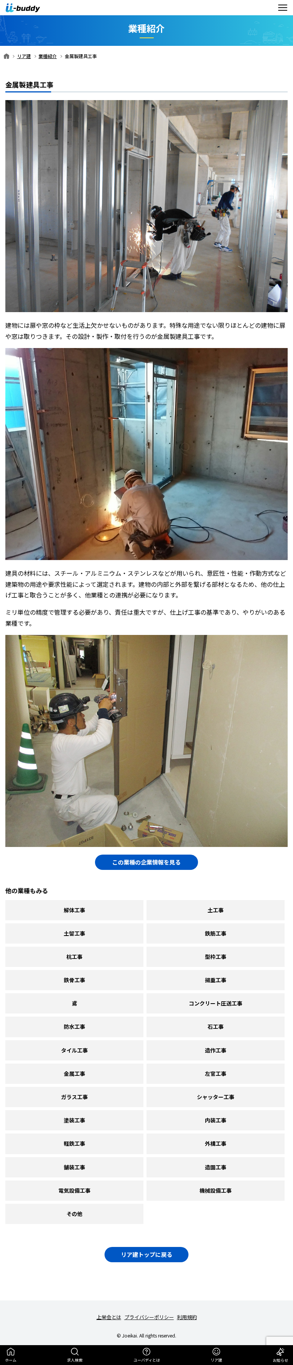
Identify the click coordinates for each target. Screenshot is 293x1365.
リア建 (24, 56)
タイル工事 (74, 1050)
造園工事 (215, 1167)
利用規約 (187, 1317)
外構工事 (215, 1143)
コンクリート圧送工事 (215, 1003)
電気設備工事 (74, 1190)
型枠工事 (215, 956)
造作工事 (215, 1050)
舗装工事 (74, 1167)
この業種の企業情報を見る (146, 862)
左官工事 (215, 1073)
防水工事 (74, 1026)
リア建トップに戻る (146, 1254)
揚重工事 (215, 980)
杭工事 (74, 956)
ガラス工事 (74, 1097)
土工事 (216, 910)
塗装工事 (74, 1120)
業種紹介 (48, 56)
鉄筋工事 (215, 933)
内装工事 (215, 1120)
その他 (74, 1214)
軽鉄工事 (74, 1143)
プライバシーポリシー (149, 1317)
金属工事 (74, 1073)
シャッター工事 (215, 1097)
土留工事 (74, 933)
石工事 (216, 1026)
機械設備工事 (216, 1190)
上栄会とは (109, 1317)
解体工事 (74, 910)
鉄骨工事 (74, 980)
